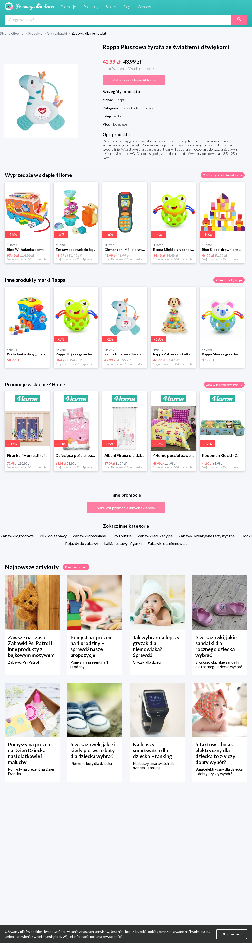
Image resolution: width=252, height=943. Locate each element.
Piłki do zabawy (53, 535)
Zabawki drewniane (89, 535)
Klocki (246, 535)
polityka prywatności (106, 936)
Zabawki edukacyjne (155, 535)
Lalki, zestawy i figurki (123, 543)
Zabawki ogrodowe (17, 535)
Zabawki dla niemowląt (167, 543)
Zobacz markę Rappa (229, 280)
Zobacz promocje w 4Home (224, 384)
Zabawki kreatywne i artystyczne (206, 535)
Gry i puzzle (122, 535)
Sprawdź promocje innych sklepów (126, 507)
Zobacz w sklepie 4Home (134, 80)
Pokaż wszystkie (76, 567)
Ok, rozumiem (231, 934)
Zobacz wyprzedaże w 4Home (222, 175)
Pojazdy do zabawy (81, 543)
